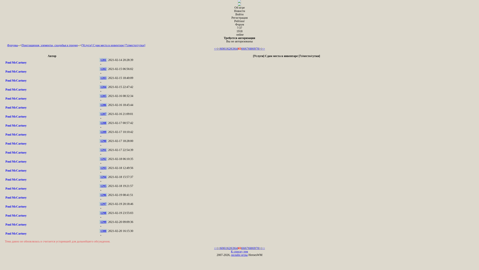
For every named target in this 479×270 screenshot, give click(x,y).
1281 (103, 60)
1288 (103, 122)
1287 (103, 114)
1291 (103, 150)
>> (263, 48)
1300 (103, 230)
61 (225, 48)
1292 (103, 158)
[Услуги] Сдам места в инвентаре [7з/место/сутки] (113, 45)
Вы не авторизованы (239, 39)
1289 (103, 132)
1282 (103, 68)
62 (228, 48)
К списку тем (239, 251)
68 (250, 48)
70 (257, 48)
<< (215, 48)
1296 (103, 194)
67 (246, 48)
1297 (103, 204)
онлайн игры (239, 254)
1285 (103, 96)
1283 (103, 78)
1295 (103, 186)
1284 (103, 86)
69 (253, 48)
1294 (103, 176)
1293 (103, 168)
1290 (103, 140)
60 (221, 48)
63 (232, 48)
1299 (103, 222)
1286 (103, 104)
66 (243, 48)
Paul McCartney (16, 62)
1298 (103, 212)
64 (235, 48)
